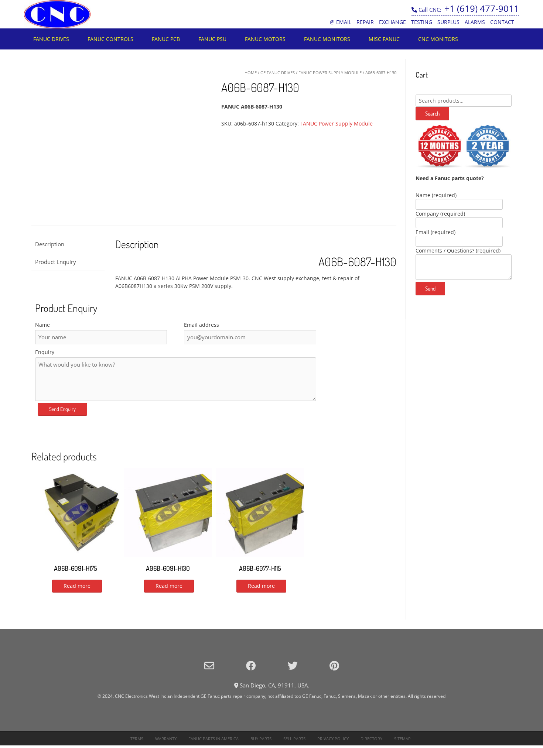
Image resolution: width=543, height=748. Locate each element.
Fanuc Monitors (327, 38)
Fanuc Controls (110, 38)
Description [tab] (49, 244)
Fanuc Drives (51, 38)
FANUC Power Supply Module (330, 72)
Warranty (166, 738)
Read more (77, 585)
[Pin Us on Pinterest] (334, 665)
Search (432, 113)
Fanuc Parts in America (213, 738)
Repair (365, 21)
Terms (136, 738)
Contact (502, 21)
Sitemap (402, 738)
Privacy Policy (333, 738)
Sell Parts (294, 738)
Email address (201, 324)
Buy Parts (261, 738)
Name (42, 324)
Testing (421, 21)
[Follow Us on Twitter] (293, 665)
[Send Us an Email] (209, 665)
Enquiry (44, 352)
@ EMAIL (340, 21)
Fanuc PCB (166, 38)
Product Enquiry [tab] (55, 261)
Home (251, 72)
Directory (371, 738)
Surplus (448, 21)
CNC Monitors (438, 38)
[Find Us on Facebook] (251, 665)
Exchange (392, 21)
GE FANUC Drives (277, 72)
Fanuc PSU (212, 38)
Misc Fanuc (384, 38)
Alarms (475, 21)
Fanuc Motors (265, 38)
